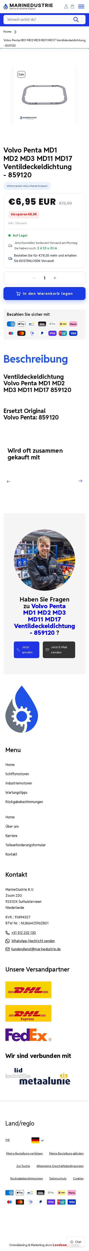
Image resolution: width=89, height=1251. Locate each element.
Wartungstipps (16, 792)
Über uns (12, 826)
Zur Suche (23, 1166)
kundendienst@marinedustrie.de (36, 949)
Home (7, 31)
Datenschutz (57, 1178)
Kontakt (11, 854)
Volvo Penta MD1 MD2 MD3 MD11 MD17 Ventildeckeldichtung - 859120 (44, 43)
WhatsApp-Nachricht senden (33, 941)
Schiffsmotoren (17, 774)
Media (66, 1245)
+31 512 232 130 (23, 932)
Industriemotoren (18, 783)
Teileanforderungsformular (25, 845)
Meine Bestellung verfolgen (24, 1153)
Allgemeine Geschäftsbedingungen (60, 1166)
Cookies (78, 1178)
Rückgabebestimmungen (24, 802)
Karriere (11, 835)
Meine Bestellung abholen (66, 1153)
